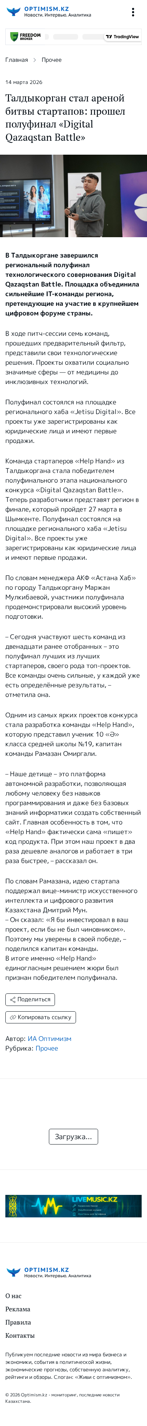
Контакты (20, 1335)
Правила (18, 1322)
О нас (13, 1296)
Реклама (17, 1309)
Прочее (52, 60)
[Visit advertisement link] (73, 1206)
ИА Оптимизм (49, 1038)
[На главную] (48, 12)
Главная (16, 60)
